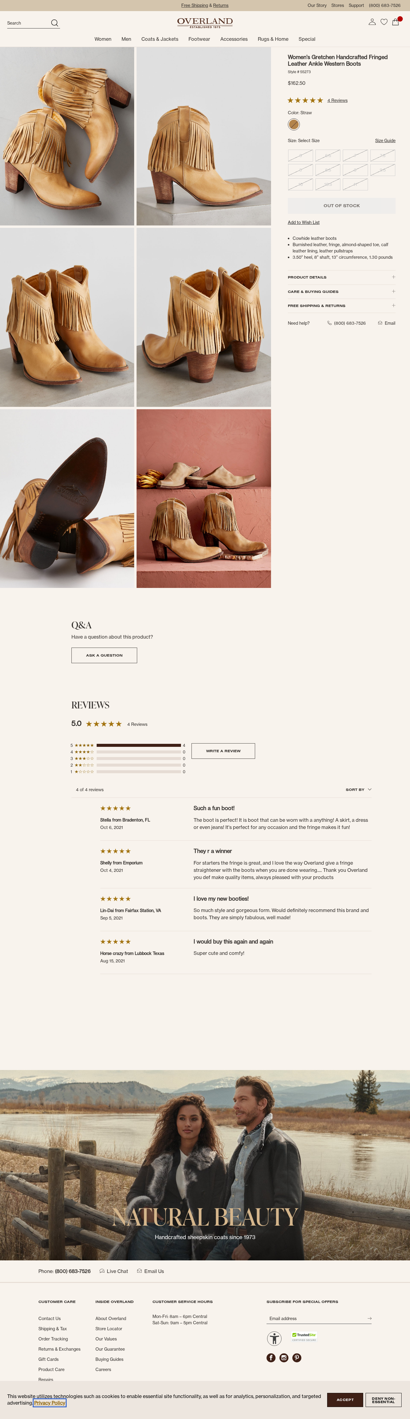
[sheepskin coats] (205, 1165)
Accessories (234, 39)
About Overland (110, 1318)
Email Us (154, 1271)
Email (390, 323)
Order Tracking (53, 1339)
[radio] (294, 124)
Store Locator (108, 1328)
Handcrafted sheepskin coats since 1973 (205, 1237)
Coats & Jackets (159, 39)
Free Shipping (194, 5)
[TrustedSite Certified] (304, 1336)
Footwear (199, 39)
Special (307, 39)
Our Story (317, 5)
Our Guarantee (110, 1349)
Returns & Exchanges (59, 1349)
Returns (220, 5)
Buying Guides (109, 1359)
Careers (103, 1369)
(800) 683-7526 (385, 5)
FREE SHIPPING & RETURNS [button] (316, 305)
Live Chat (117, 1271)
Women (103, 39)
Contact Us (49, 1318)
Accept (345, 1400)
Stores (337, 5)
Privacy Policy (49, 1403)
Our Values (106, 1339)
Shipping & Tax (52, 1328)
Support (356, 5)
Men (126, 39)
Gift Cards (48, 1359)
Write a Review (223, 751)
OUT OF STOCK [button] (342, 205)
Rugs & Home (273, 39)
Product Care (51, 1369)
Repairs (45, 1379)
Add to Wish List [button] (304, 222)
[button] (372, 22)
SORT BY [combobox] (356, 789)
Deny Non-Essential (383, 1400)
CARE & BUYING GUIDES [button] (313, 291)
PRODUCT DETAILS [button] (307, 277)
